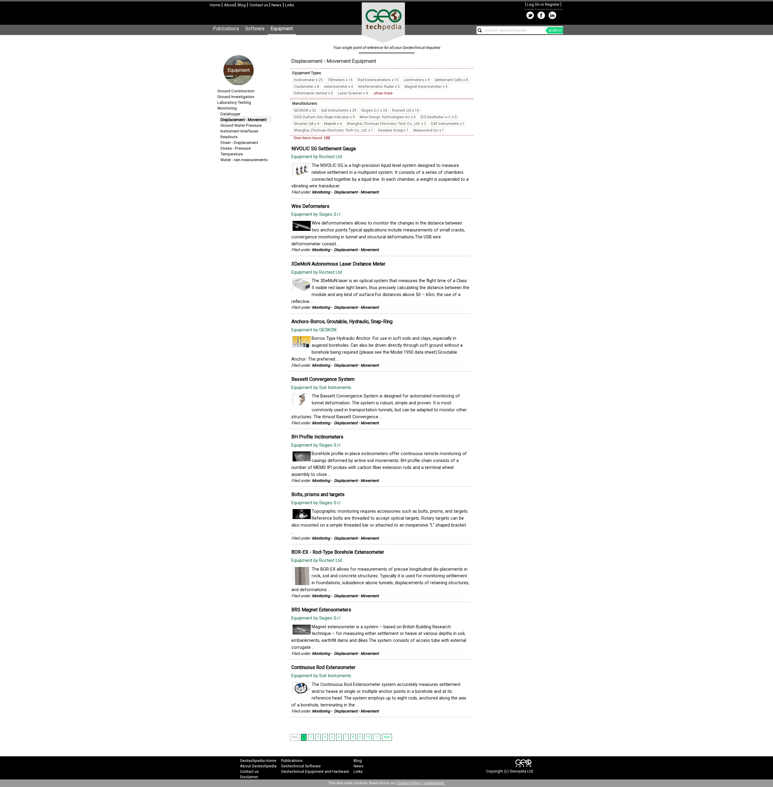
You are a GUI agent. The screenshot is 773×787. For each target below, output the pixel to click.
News (276, 5)
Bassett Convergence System (322, 379)
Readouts (229, 137)
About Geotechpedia (258, 766)
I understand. (433, 783)
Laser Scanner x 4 (353, 93)
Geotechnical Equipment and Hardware (315, 771)
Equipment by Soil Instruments (321, 387)
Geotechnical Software (301, 766)
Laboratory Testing (234, 102)
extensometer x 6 (338, 86)
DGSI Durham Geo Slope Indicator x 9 (324, 117)
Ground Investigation (235, 96)
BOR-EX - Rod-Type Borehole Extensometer (337, 552)
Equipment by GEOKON (314, 330)
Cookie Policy (409, 783)
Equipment (282, 28)
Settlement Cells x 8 (451, 80)
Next (387, 737)
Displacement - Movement (243, 119)
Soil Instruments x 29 (338, 110)
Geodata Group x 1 (393, 130)
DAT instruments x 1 (448, 124)
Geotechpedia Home (258, 760)
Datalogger (230, 114)
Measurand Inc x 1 (428, 130)
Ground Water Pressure (240, 125)
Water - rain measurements (244, 160)
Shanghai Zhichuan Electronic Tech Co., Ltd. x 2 (386, 124)
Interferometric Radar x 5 (379, 86)
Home (215, 5)
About (229, 5)
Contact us (259, 5)
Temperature (231, 154)
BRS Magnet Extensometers (321, 610)
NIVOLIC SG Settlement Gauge (323, 148)
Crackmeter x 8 (306, 86)
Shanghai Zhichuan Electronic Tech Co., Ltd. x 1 (333, 130)
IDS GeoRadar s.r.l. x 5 (439, 117)
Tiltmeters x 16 (340, 80)
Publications (226, 28)
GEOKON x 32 (305, 110)
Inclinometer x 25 (308, 80)
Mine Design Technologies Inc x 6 (388, 117)
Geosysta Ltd (521, 771)
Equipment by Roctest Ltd (317, 156)
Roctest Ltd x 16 (405, 110)
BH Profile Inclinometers (317, 437)
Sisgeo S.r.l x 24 (374, 110)
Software (255, 28)
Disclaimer (249, 777)
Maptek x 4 (333, 124)
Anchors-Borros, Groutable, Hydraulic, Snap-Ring (342, 321)
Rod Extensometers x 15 (378, 80)
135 (326, 138)
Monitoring (227, 108)
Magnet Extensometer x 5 (426, 86)
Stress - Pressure (235, 148)
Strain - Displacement (239, 142)
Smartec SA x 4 (306, 124)
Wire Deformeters (310, 206)
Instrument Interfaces (239, 131)
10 (368, 737)
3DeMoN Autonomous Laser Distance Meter (338, 264)
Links (289, 5)
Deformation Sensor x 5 (313, 93)
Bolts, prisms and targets (318, 494)
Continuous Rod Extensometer (323, 667)
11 (377, 737)
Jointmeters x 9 (416, 80)
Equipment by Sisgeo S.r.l (316, 214)
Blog (242, 5)
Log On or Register (543, 4)
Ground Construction (236, 91)
